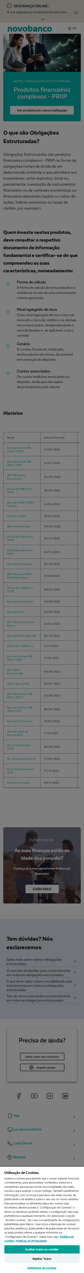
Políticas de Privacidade (31, 1240)
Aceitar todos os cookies (42, 1249)
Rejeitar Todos (42, 1258)
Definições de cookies (42, 1268)
